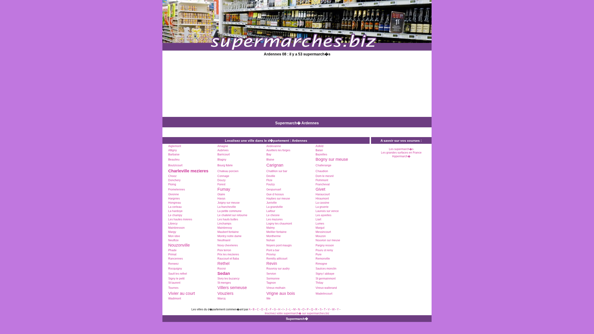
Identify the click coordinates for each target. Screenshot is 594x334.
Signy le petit (176, 278)
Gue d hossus (275, 194)
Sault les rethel (177, 273)
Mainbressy (224, 227)
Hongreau (174, 202)
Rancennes (175, 258)
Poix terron (224, 250)
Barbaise (174, 154)
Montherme (273, 236)
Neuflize (173, 240)
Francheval (323, 184)
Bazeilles (321, 154)
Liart (318, 219)
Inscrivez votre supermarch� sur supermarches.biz (297, 313)
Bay (268, 154)
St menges (224, 282)
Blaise (270, 159)
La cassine (322, 202)
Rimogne (321, 263)
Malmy (270, 227)
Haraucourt (323, 194)
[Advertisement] (262, 87)
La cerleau (175, 207)
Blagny (221, 159)
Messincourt (323, 232)
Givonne (173, 194)
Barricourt (223, 154)
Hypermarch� (401, 156)
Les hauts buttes (227, 219)
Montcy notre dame (229, 236)
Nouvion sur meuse (328, 240)
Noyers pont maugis (279, 245)
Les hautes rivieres (180, 219)
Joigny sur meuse (228, 202)
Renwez (173, 263)
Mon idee (174, 236)
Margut (320, 227)
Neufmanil (223, 240)
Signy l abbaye (325, 273)
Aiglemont (174, 146)
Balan (319, 150)
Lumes (320, 223)
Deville (270, 176)
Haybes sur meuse (278, 198)
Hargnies (174, 198)
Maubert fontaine (228, 232)
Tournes (173, 287)
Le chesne (273, 215)
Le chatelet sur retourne (232, 215)
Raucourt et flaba (228, 258)
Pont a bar (272, 250)
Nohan (270, 240)
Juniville (271, 202)
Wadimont (174, 298)
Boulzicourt (175, 165)
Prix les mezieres (228, 254)
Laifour (270, 211)
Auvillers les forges (278, 150)
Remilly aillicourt (276, 258)
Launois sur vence (327, 211)
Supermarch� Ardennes (297, 123)
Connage (223, 176)
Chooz (172, 176)
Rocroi (221, 268)
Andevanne (273, 146)
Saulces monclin (326, 268)
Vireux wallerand (326, 287)
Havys (221, 198)
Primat (172, 254)
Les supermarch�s (401, 149)
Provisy (271, 254)
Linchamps (224, 223)
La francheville (226, 207)
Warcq (221, 298)
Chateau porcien (228, 171)
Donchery (174, 180)
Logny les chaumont (279, 223)
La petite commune (229, 211)
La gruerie (322, 207)
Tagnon (271, 282)
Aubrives (223, 150)
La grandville (274, 207)
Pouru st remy (324, 250)
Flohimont (322, 180)
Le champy (175, 215)
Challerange (323, 165)
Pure (319, 254)
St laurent (174, 282)
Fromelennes (176, 189)
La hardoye (175, 211)
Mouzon (321, 236)
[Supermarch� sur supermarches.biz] (297, 49)
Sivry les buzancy (228, 278)
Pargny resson (325, 245)
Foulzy (270, 184)
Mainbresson (176, 227)
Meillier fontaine (276, 232)
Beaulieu (174, 159)
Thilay (319, 282)
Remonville (323, 258)
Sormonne (273, 278)
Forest (221, 184)
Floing (172, 184)
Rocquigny (175, 268)
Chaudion (322, 171)
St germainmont (326, 278)
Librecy (173, 223)
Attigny (172, 150)
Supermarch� (297, 319)
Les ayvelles (323, 215)
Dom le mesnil (325, 176)
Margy (172, 232)
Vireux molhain (275, 287)
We (268, 298)
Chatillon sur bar (276, 171)
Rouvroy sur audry (278, 268)
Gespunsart (273, 189)
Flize (269, 180)
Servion (271, 273)
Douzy (221, 180)
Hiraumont (322, 198)
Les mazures (274, 219)
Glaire (221, 194)
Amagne (222, 146)
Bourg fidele (225, 165)
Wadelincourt (324, 293)
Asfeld (319, 146)
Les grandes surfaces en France (401, 152)
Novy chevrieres (227, 245)
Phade (172, 250)
